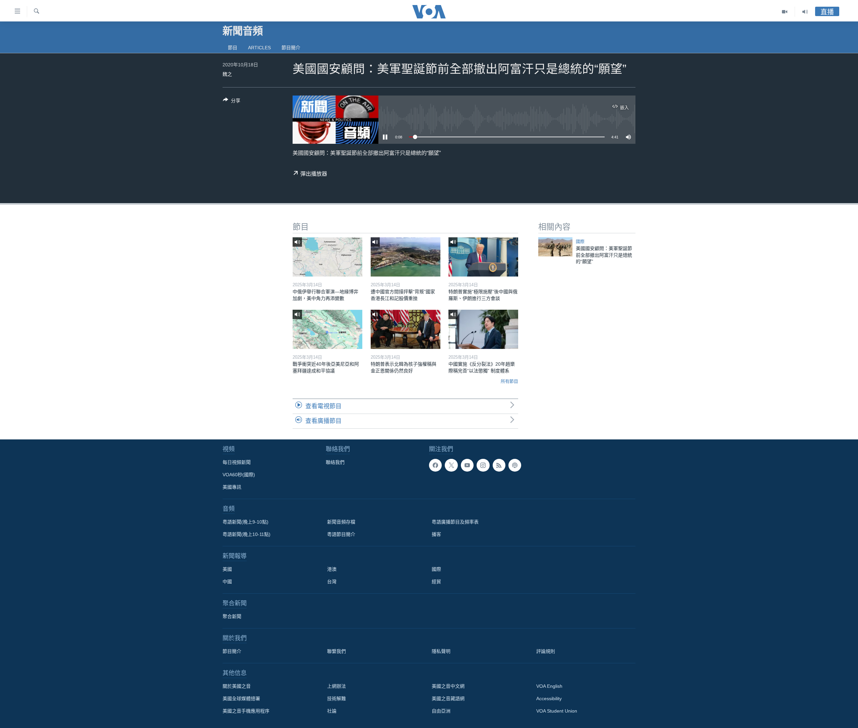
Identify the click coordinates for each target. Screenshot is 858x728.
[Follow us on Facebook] (435, 465)
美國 (227, 569)
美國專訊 (232, 487)
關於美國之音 (237, 686)
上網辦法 (336, 686)
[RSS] (499, 465)
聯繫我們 (336, 651)
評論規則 (545, 651)
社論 (331, 711)
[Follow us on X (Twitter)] (451, 465)
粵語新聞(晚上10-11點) (246, 534)
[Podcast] (514, 465)
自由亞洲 (441, 711)
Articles (259, 47)
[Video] (785, 12)
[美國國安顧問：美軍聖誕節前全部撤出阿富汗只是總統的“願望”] (555, 246)
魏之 (227, 74)
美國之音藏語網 (448, 698)
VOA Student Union (556, 711)
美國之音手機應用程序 (246, 711)
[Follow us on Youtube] (467, 465)
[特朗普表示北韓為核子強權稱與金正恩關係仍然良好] (405, 329)
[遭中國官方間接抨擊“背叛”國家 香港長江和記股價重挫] (405, 257)
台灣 (331, 581)
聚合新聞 (232, 616)
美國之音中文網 (448, 686)
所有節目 (509, 381)
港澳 (331, 569)
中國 (227, 581)
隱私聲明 (441, 651)
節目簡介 (291, 47)
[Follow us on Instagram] (483, 465)
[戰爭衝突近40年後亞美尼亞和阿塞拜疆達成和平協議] (327, 329)
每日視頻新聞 (237, 462)
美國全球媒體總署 (241, 698)
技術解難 (336, 698)
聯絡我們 (335, 462)
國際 (580, 241)
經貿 (436, 581)
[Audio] (805, 12)
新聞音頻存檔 (341, 522)
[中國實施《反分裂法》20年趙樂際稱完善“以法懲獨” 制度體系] (483, 329)
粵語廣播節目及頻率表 (455, 522)
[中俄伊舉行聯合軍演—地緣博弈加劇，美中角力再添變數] (327, 257)
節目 (232, 47)
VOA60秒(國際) (239, 474)
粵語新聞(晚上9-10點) (245, 522)
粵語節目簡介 (341, 534)
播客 (436, 534)
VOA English (549, 686)
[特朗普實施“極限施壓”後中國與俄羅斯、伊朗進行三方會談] (483, 257)
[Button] (231, 102)
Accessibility (549, 698)
